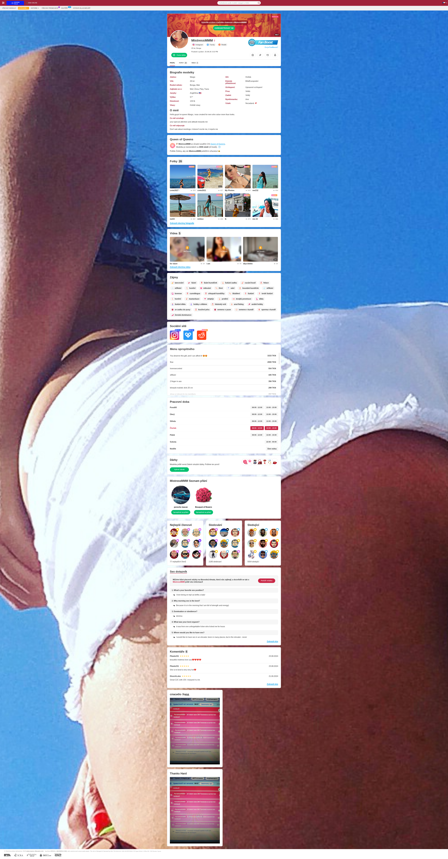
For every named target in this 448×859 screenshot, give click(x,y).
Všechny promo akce (50, 8)
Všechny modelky (9, 8)
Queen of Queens (217, 144)
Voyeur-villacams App (81, 8)
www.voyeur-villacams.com (35, 851)
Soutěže (64, 8)
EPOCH (53, 851)
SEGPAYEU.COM (62, 851)
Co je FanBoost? (271, 47)
